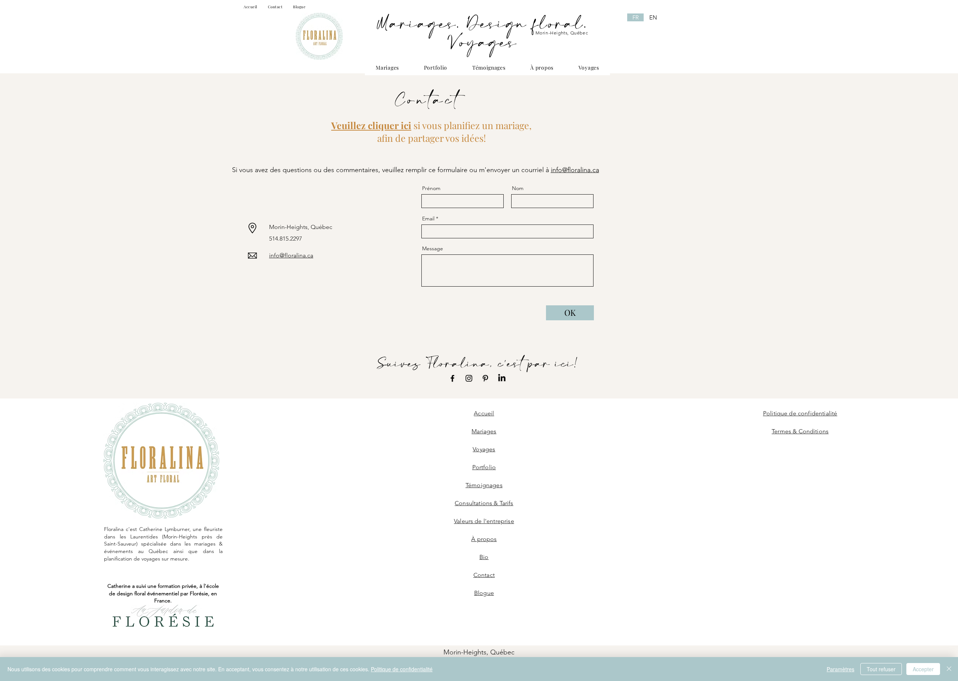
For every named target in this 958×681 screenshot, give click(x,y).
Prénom (431, 188)
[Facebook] (452, 378)
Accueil (484, 413)
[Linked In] (501, 378)
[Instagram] (468, 378)
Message (432, 248)
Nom (518, 188)
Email (428, 218)
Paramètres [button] (840, 669)
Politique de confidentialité (402, 669)
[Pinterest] (485, 378)
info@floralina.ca (575, 170)
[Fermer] (949, 669)
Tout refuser (881, 669)
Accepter (923, 669)
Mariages (484, 431)
